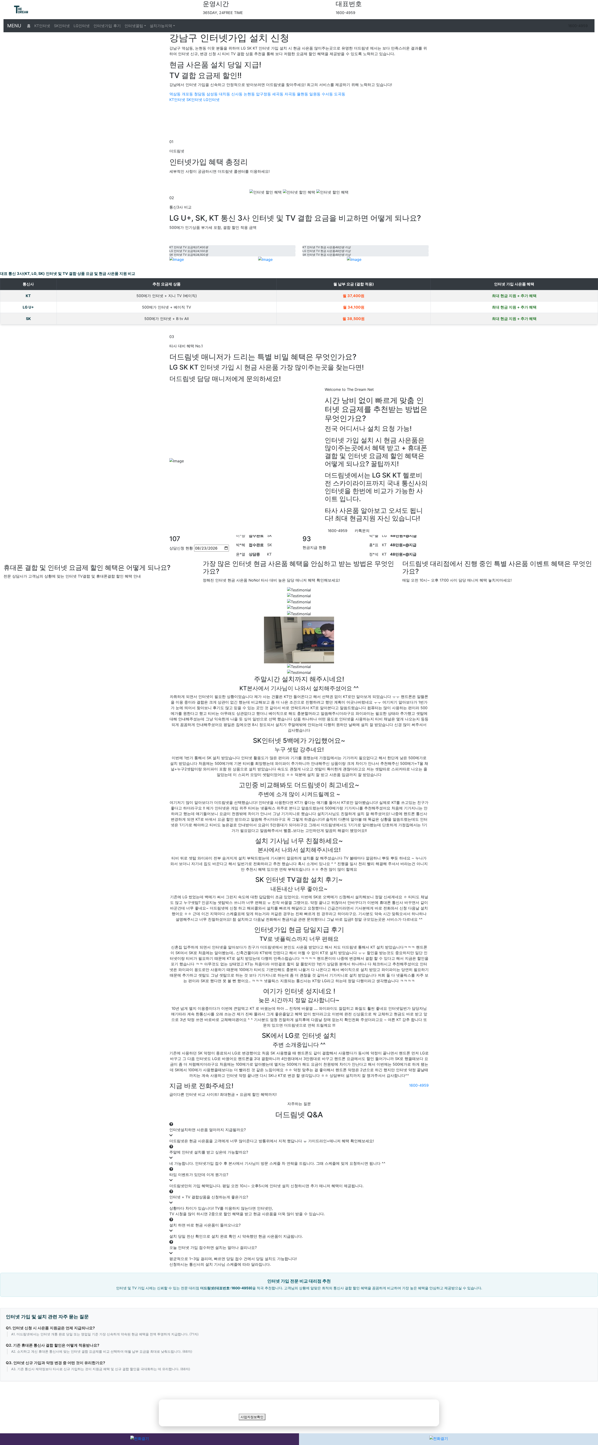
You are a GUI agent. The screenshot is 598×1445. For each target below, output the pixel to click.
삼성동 (212, 94)
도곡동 (339, 94)
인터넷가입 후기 (107, 25)
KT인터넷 (42, 25)
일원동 (314, 94)
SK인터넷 (62, 25)
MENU (14, 26)
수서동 (327, 94)
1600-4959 (578, 25)
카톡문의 (362, 530)
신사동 (236, 94)
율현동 (302, 94)
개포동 (187, 94)
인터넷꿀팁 (134, 25)
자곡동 (290, 94)
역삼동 (175, 94)
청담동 (199, 94)
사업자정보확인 (252, 1417)
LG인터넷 (82, 25)
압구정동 (263, 94)
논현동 (249, 94)
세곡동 (277, 94)
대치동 (224, 94)
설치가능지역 (161, 25)
